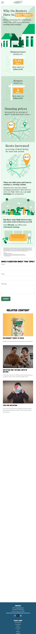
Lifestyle (18, 633)
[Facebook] (15, 615)
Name (3, 264)
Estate (18, 626)
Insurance (18, 628)
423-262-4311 (20, 607)
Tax (18, 629)
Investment (18, 624)
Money (18, 631)
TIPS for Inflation (10, 405)
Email (3, 274)
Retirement (18, 622)
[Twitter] (18, 615)
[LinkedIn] (21, 615)
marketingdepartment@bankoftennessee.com (18, 612)
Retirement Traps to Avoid (13, 338)
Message (4, 284)
